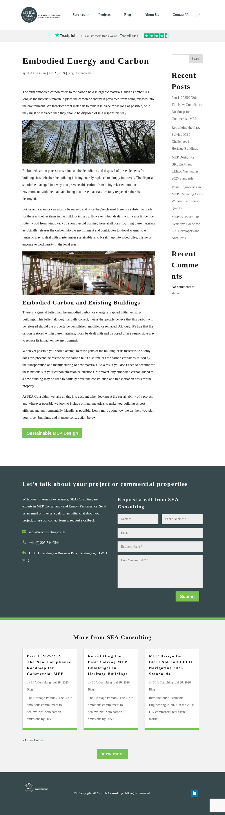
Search (196, 58)
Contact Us (180, 14)
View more (113, 753)
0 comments (83, 73)
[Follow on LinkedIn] (194, 793)
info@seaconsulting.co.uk (47, 532)
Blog (127, 14)
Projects (104, 14)
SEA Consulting (36, 73)
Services (79, 14)
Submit (187, 596)
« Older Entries (33, 740)
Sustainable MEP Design (52, 433)
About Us (152, 14)
